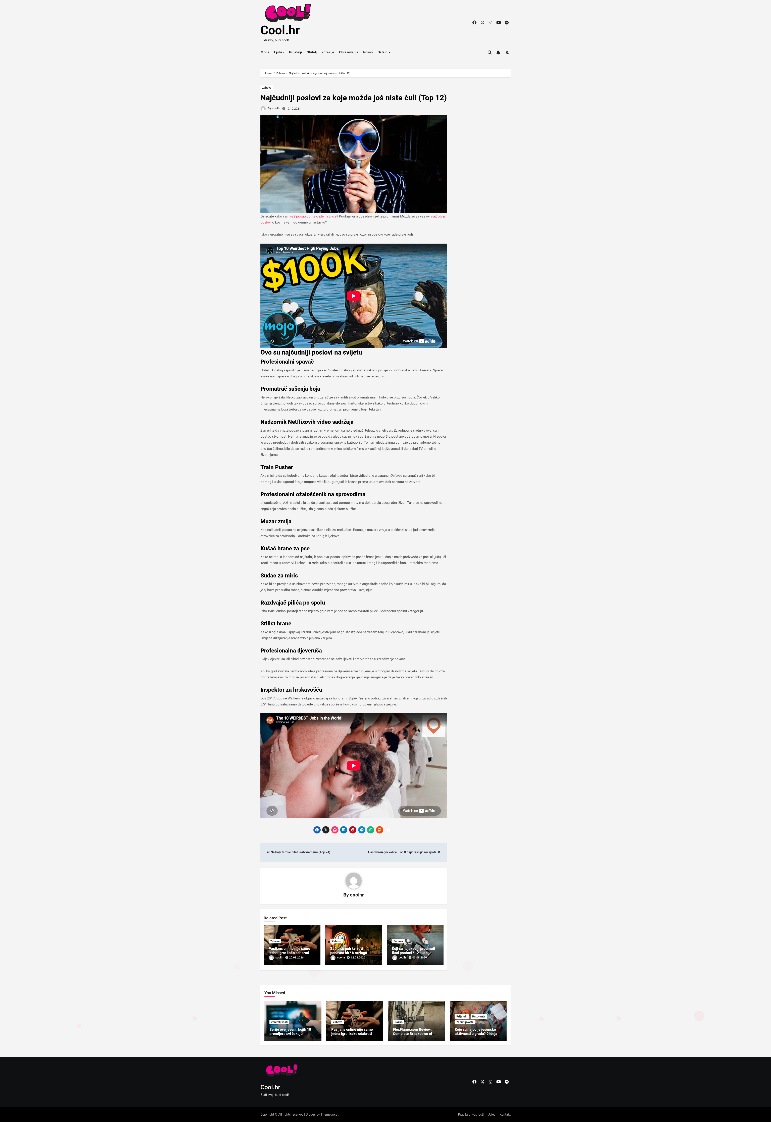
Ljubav (279, 52)
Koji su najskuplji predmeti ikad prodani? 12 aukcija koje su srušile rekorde (413, 952)
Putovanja (478, 1016)
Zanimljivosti (279, 1022)
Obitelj (312, 52)
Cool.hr (280, 30)
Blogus (311, 1114)
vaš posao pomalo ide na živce (313, 216)
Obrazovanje (349, 52)
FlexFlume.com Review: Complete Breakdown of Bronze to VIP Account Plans (416, 1033)
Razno (399, 1022)
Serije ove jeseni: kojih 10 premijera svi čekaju (290, 1031)
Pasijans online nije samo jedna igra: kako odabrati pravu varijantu (289, 952)
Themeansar (329, 1114)
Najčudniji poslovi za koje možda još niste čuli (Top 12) (353, 97)
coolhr (276, 108)
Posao (368, 52)
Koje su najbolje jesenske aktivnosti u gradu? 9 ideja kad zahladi (476, 1033)
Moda (265, 52)
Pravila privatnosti (471, 1114)
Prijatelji (295, 52)
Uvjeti (492, 1114)
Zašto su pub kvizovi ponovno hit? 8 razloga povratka (348, 952)
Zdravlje (328, 52)
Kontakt (505, 1114)
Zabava (266, 87)
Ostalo (383, 52)
